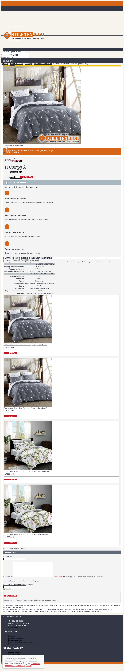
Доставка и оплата (15, 638)
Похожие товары (31, 258)
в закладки (10, 182)
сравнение (21, 182)
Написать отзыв (32, 187)
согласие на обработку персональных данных (22, 665)
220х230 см (16, 172)
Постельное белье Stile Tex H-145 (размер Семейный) (25, 408)
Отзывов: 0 (20, 187)
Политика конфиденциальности (20, 642)
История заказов (14, 654)
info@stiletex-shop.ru (16, 628)
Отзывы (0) (46, 258)
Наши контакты (14, 636)
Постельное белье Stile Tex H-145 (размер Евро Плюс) (25, 345)
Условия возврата (15, 640)
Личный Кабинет (14, 652)
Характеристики (12, 258)
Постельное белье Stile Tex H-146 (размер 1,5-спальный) (26, 471)
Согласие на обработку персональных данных (26, 644)
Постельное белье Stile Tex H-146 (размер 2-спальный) (26, 534)
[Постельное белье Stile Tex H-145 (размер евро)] (42, 143)
